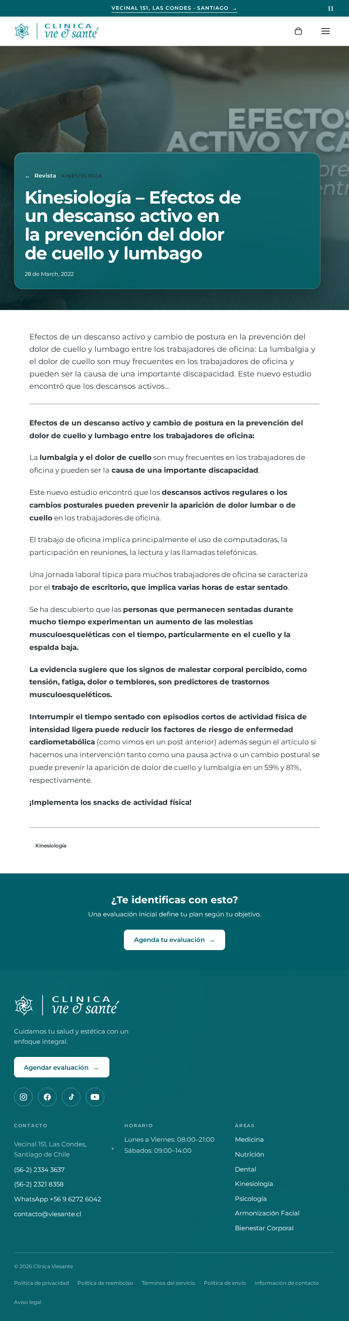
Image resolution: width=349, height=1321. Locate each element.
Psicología (251, 1199)
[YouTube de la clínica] (95, 1097)
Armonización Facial (267, 1213)
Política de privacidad (41, 1283)
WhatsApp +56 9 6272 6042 (57, 1199)
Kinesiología (50, 845)
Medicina (249, 1139)
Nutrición (249, 1154)
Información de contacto (287, 1283)
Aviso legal (27, 1302)
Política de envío (225, 1283)
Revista (40, 175)
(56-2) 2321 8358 (39, 1184)
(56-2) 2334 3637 (39, 1170)
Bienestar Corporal (264, 1228)
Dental (245, 1169)
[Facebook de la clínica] (47, 1097)
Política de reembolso (105, 1283)
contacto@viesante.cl (47, 1214)
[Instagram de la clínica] (23, 1097)
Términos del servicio (168, 1283)
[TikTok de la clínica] (71, 1097)
